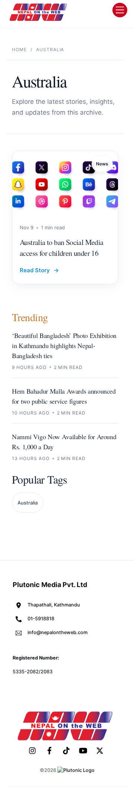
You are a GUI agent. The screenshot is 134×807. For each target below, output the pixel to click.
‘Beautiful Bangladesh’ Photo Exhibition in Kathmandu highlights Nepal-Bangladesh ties (64, 345)
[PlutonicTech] (76, 770)
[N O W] (39, 20)
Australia (27, 503)
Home (19, 49)
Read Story (39, 270)
